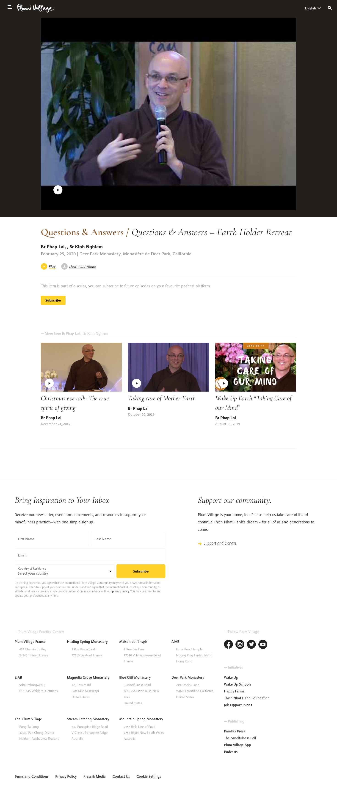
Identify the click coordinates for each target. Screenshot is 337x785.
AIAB (175, 641)
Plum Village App (237, 745)
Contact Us (121, 776)
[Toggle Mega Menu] (9, 7)
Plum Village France (30, 641)
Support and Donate (220, 543)
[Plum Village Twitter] (251, 645)
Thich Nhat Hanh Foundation (247, 698)
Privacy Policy (66, 776)
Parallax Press (234, 731)
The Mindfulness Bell (240, 738)
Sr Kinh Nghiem (86, 246)
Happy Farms (234, 691)
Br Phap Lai (53, 246)
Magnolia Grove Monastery (88, 677)
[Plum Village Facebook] (228, 645)
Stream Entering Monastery (88, 719)
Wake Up (231, 677)
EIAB (18, 677)
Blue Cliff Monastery (135, 677)
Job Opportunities (238, 705)
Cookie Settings (149, 776)
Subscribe (53, 300)
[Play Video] (168, 114)
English (310, 8)
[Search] (330, 7)
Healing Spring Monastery (87, 641)
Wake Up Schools (237, 684)
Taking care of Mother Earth (162, 398)
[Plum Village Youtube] (263, 645)
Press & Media (94, 776)
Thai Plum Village (28, 719)
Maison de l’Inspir (133, 641)
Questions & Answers (82, 232)
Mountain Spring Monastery (141, 719)
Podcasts (231, 751)
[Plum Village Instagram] (240, 645)
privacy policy (120, 591)
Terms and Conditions (31, 776)
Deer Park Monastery (187, 677)
